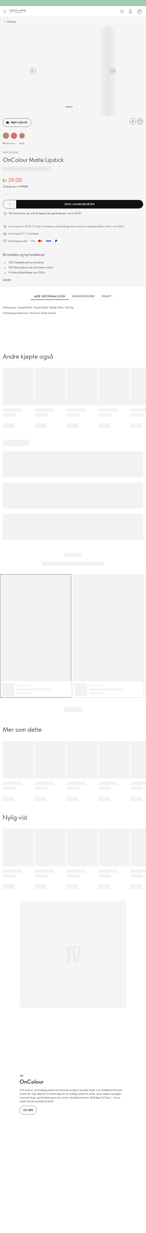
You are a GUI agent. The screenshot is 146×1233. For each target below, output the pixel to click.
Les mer (7, 279)
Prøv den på (19, 122)
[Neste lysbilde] (113, 71)
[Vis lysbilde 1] (69, 110)
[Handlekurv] (139, 11)
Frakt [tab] (107, 296)
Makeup (11, 21)
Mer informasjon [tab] (49, 296)
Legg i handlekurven (79, 204)
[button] (6, 136)
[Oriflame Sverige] (18, 11)
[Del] (133, 121)
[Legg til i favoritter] (140, 121)
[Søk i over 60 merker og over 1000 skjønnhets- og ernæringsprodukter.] (122, 11)
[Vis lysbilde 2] (77, 110)
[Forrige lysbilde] (33, 71)
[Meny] (5, 11)
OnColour (10, 152)
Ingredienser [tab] (83, 296)
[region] (73, 71)
